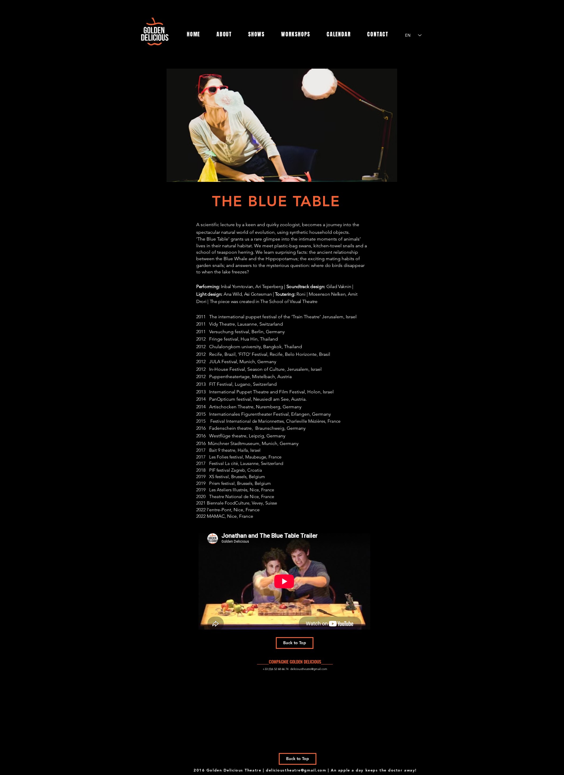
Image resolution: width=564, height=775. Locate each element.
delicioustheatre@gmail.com (308, 669)
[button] (282, 125)
